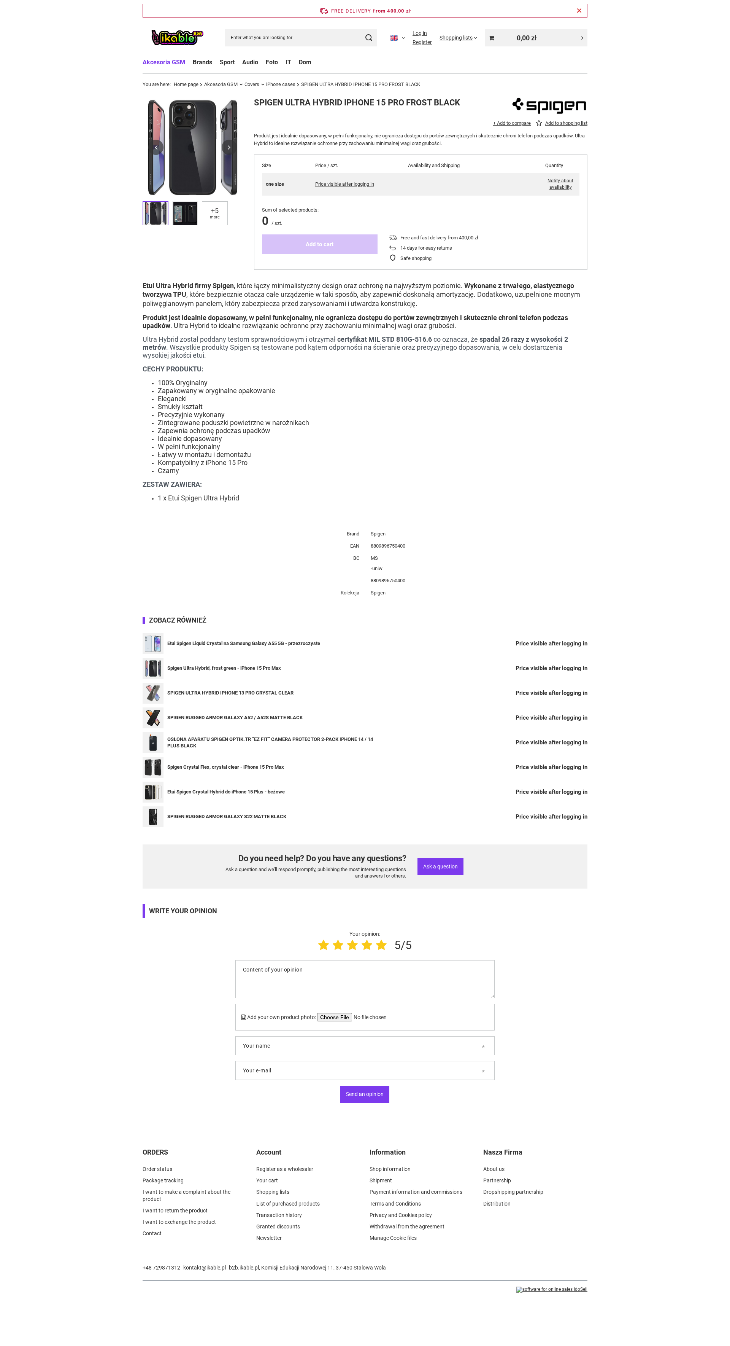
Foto (272, 62)
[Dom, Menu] (315, 62)
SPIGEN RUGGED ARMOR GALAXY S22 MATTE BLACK (226, 816)
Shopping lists (272, 1192)
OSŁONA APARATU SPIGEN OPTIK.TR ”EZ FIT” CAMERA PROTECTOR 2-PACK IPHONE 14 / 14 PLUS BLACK (270, 742)
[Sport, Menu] (238, 62)
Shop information (390, 1169)
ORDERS (155, 1152)
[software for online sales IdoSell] (551, 1290)
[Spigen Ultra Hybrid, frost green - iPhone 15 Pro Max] (153, 668)
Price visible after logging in (344, 184)
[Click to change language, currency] (397, 37)
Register (422, 42)
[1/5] (323, 945)
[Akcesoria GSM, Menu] (189, 62)
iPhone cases (280, 84)
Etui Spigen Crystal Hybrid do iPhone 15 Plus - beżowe (226, 792)
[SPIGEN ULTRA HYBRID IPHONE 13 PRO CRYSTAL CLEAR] (153, 693)
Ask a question (440, 866)
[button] (155, 147)
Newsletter (269, 1238)
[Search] (368, 37)
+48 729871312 (161, 1268)
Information (388, 1152)
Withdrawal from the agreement (407, 1226)
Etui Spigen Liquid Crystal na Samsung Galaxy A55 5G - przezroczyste (243, 643)
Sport (227, 62)
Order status (157, 1169)
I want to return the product (175, 1210)
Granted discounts (278, 1226)
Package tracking (163, 1180)
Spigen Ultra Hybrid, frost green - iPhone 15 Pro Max (224, 668)
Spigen (378, 534)
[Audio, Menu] (262, 62)
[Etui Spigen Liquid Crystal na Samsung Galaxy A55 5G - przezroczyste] (153, 643)
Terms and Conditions (395, 1204)
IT (288, 62)
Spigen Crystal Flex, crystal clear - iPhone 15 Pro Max (225, 767)
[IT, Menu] (295, 62)
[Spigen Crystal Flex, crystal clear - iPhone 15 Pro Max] (153, 767)
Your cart (267, 1180)
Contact (152, 1233)
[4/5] (367, 945)
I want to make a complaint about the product (186, 1195)
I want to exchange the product (179, 1222)
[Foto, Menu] (282, 62)
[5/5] (381, 945)
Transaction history (279, 1215)
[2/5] (338, 945)
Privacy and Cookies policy (401, 1215)
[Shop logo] (177, 38)
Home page (186, 84)
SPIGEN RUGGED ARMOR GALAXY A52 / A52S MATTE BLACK (235, 717)
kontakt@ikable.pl (204, 1268)
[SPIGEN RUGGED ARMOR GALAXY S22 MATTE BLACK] (153, 816)
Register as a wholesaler (284, 1169)
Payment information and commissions (416, 1192)
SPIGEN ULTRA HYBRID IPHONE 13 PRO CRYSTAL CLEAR (230, 693)
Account (268, 1152)
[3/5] (352, 945)
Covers (251, 84)
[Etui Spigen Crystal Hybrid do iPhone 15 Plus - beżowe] (153, 792)
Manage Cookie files (393, 1238)
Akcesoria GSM (164, 62)
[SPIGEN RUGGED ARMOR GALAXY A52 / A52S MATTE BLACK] (153, 717)
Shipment (381, 1180)
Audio (250, 62)
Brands (202, 62)
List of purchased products (288, 1204)
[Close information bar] (579, 10)
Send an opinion (365, 1094)
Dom (305, 62)
